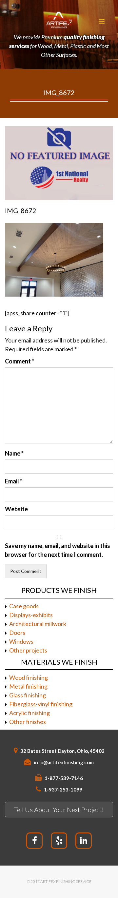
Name (14, 453)
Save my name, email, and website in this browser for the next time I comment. (57, 550)
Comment (19, 361)
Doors (17, 632)
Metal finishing (28, 686)
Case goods (24, 606)
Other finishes (27, 721)
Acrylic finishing (29, 712)
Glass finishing (27, 695)
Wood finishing (28, 677)
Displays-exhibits (31, 614)
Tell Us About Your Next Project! (59, 809)
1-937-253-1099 (63, 789)
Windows (21, 641)
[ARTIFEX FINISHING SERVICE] (59, 20)
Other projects (28, 650)
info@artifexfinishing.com (64, 762)
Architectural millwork (37, 623)
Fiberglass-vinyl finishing (40, 704)
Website (16, 509)
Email (13, 481)
